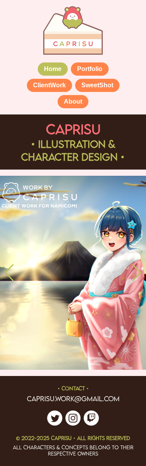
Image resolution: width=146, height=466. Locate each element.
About (73, 101)
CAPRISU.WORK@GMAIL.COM (73, 399)
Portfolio (89, 69)
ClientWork (49, 85)
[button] (9, 272)
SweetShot (97, 85)
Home (53, 69)
